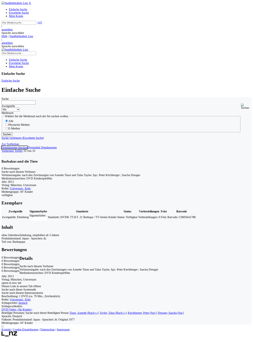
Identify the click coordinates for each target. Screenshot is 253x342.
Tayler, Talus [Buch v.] (113, 312)
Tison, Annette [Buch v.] (83, 312)
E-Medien (14, 128)
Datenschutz (47, 329)
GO (40, 22)
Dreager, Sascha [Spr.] (171, 312)
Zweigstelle (8, 106)
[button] (246, 106)
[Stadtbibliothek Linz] (14, 3)
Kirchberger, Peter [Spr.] (142, 312)
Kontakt (6, 329)
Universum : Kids (20, 188)
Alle (10, 121)
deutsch (23, 302)
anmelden (7, 29)
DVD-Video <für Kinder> (16, 309)
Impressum (63, 329)
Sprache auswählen (12, 32)
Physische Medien (19, 124)
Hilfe (4, 36)
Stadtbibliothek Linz (21, 36)
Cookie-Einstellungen (25, 329)
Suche (5, 98)
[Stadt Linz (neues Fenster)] (9, 335)
